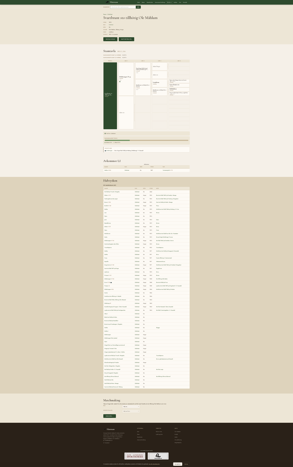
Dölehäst (110, 14)
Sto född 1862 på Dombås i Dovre (165, 240)
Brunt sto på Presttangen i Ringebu (113, 324)
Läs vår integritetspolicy (154, 464)
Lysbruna (106, 272)
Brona (157, 213)
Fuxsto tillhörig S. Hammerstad (164, 258)
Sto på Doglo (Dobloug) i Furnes (164, 237)
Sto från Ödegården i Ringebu (112, 366)
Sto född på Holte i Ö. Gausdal (112, 369)
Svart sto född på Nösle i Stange (164, 202)
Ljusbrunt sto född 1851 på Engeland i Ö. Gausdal (169, 286)
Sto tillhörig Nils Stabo (161, 279)
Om (180, 2)
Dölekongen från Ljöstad (110, 338)
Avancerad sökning (160, 2)
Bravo (107, 202)
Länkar (175, 2)
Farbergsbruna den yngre (111, 199)
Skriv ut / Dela (121, 51)
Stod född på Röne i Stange (111, 383)
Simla (105, 237)
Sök (138, 7)
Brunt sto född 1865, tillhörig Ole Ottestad (115, 300)
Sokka (107, 170)
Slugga (158, 327)
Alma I (106, 314)
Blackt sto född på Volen (110, 317)
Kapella (106, 261)
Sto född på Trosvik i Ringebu (112, 192)
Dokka (106, 209)
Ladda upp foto (159, 434)
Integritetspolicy (178, 442)
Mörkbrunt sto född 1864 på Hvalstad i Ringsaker (168, 265)
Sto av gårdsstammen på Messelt (164, 359)
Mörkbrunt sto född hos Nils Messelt (113, 359)
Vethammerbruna (160, 261)
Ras (104, 405)
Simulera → (109, 416)
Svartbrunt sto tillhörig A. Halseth (112, 296)
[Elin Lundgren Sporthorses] (134, 456)
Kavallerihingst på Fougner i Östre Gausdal (115, 307)
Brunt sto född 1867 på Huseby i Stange (166, 195)
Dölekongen (108, 150)
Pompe (107, 286)
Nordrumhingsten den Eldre (111, 244)
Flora (157, 206)
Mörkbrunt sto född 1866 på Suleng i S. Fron (167, 209)
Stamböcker (150, 2)
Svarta (106, 293)
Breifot (107, 206)
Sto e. (157, 254)
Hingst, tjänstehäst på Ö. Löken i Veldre (114, 352)
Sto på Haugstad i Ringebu (111, 373)
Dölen (107, 195)
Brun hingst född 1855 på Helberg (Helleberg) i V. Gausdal (128, 150)
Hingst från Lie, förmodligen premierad (114, 345)
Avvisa (186, 464)
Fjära (105, 216)
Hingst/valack (107, 410)
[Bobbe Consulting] (158, 456)
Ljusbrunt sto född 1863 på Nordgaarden (114, 310)
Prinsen (107, 275)
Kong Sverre (109, 265)
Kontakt (185, 2)
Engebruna (159, 268)
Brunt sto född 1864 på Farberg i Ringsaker (167, 199)
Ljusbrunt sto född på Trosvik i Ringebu (114, 355)
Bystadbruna (107, 223)
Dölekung (107, 303)
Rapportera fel (126, 39)
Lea (105, 213)
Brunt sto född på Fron (162, 282)
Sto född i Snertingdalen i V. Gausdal (165, 310)
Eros (107, 282)
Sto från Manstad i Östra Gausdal (164, 307)
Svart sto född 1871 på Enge (111, 268)
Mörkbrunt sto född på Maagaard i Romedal (167, 251)
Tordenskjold (168, 170)
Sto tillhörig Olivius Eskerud (111, 376)
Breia (157, 226)
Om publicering (178, 440)
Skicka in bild (110, 39)
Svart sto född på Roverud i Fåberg (113, 387)
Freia (157, 230)
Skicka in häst (159, 431)
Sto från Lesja (159, 369)
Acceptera (178, 464)
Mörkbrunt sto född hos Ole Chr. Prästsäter (167, 233)
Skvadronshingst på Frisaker (111, 362)
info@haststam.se (108, 440)
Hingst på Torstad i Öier (110, 348)
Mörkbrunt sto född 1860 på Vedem (165, 289)
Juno (105, 220)
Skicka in (169, 2)
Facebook (107, 443)
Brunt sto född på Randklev (111, 321)
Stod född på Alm (108, 380)
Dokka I (106, 331)
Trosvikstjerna (108, 247)
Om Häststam (178, 431)
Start (138, 2)
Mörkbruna (107, 233)
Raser (143, 2)
